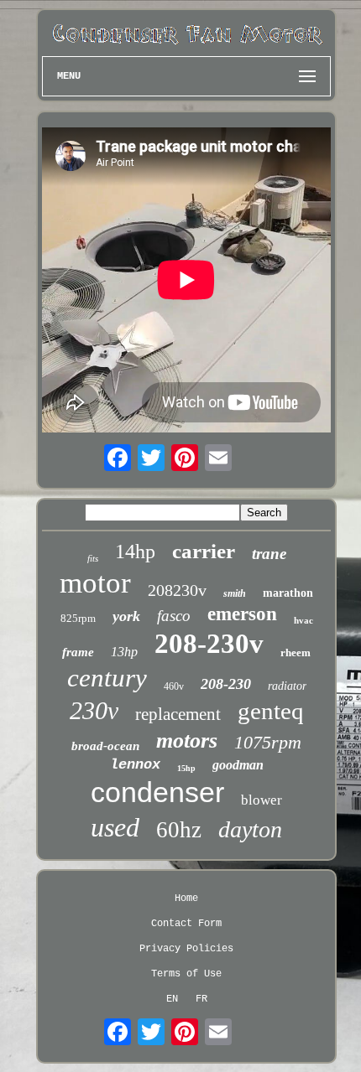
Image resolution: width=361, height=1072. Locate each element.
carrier (203, 551)
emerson (242, 613)
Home (186, 898)
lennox (135, 765)
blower (261, 800)
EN (172, 999)
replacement (178, 714)
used (115, 827)
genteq (271, 710)
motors (186, 740)
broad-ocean (105, 746)
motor (95, 583)
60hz (178, 829)
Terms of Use (186, 974)
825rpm (78, 618)
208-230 (226, 684)
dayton (250, 829)
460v (174, 686)
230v (94, 710)
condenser (157, 792)
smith (234, 593)
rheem (295, 652)
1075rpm (267, 742)
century (107, 677)
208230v (177, 590)
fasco (174, 615)
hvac (303, 620)
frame (78, 652)
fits (92, 558)
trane (269, 553)
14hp (135, 551)
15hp (186, 768)
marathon (288, 593)
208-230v (209, 644)
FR (201, 999)
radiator (287, 686)
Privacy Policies (186, 949)
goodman (238, 765)
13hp (124, 652)
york (126, 616)
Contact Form (186, 924)
